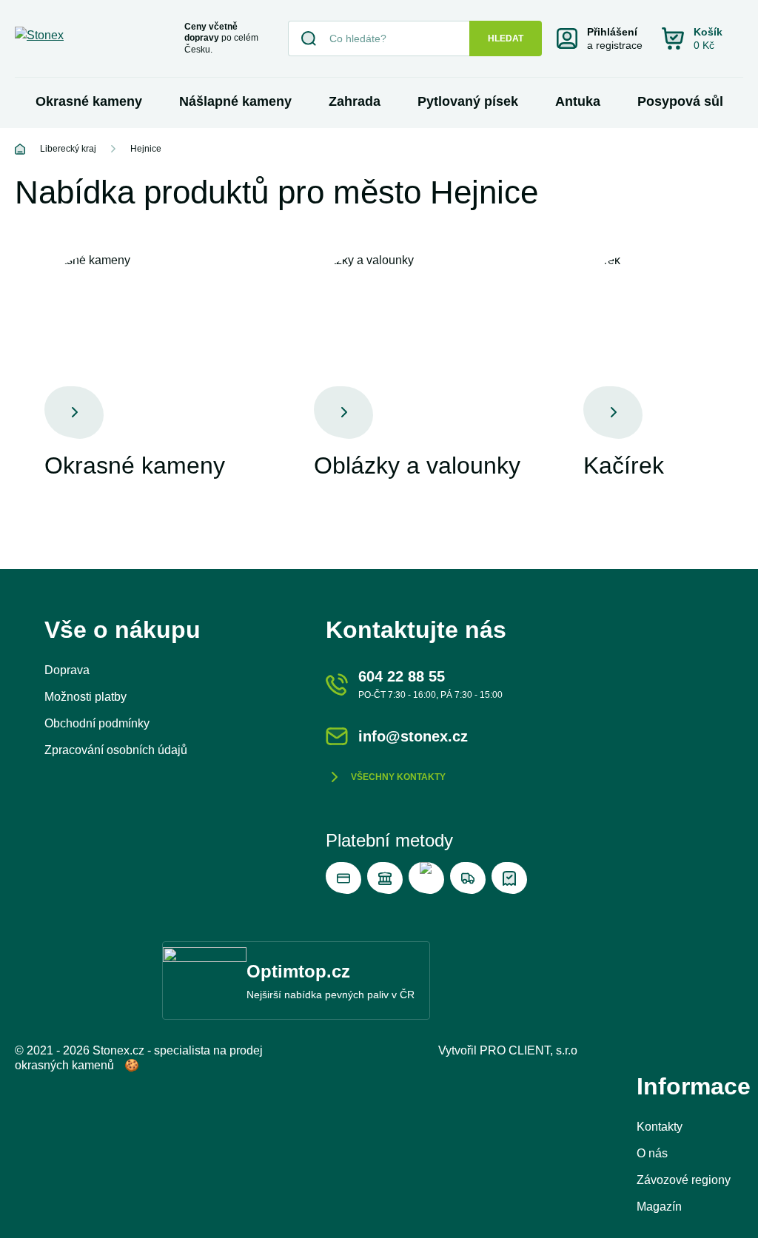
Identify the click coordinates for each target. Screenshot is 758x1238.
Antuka (577, 101)
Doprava (67, 670)
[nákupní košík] (702, 38)
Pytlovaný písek (467, 101)
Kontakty (659, 1126)
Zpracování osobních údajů (115, 750)
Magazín (659, 1206)
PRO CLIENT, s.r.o (528, 1050)
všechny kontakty (398, 777)
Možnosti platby (85, 696)
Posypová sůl (680, 101)
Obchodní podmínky (97, 723)
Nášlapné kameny (235, 101)
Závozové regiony (684, 1180)
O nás (652, 1153)
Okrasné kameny (89, 101)
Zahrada (354, 101)
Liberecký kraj (68, 149)
